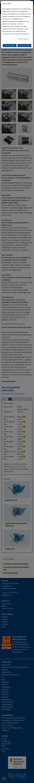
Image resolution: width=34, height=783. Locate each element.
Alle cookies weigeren (9, 45)
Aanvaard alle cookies (24, 45)
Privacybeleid (25, 34)
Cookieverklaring (7, 34)
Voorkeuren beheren (23, 39)
